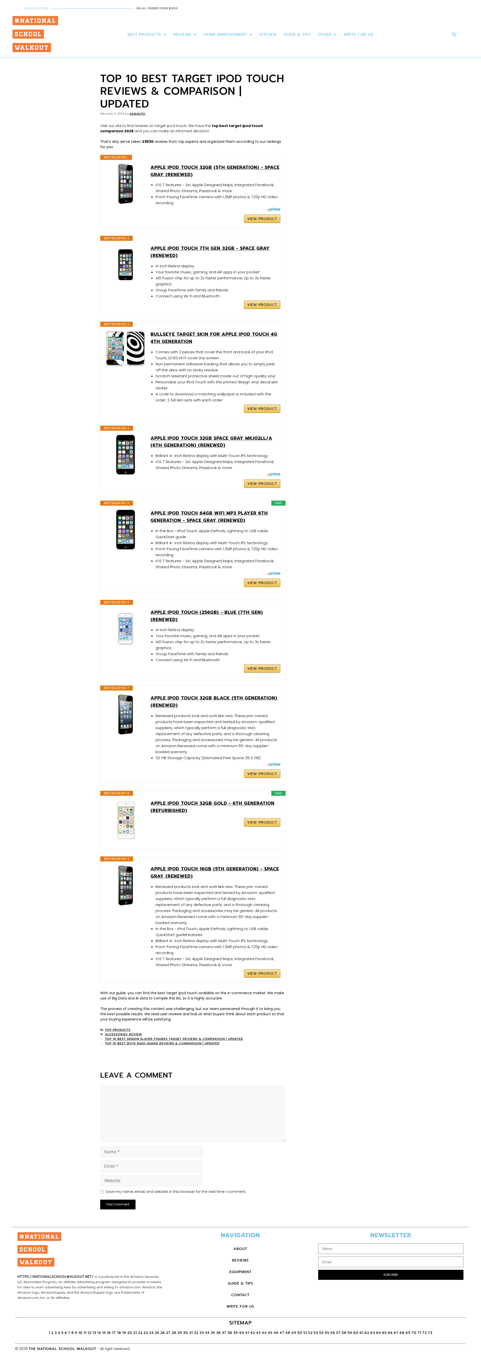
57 (338, 1332)
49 (293, 1332)
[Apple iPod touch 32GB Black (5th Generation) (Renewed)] (125, 715)
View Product (262, 218)
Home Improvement (225, 35)
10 (80, 1332)
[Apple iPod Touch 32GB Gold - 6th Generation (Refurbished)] (125, 820)
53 (316, 1332)
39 (235, 1332)
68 (402, 1332)
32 (196, 1332)
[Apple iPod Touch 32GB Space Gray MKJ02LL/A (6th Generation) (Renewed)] (125, 455)
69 (408, 1332)
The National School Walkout (62, 1348)
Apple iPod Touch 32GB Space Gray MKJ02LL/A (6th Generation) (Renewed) (211, 442)
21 (135, 1332)
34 (207, 1332)
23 (146, 1332)
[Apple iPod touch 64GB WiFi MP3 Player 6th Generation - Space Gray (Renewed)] (125, 530)
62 (367, 1332)
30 (185, 1332)
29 (179, 1332)
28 (174, 1332)
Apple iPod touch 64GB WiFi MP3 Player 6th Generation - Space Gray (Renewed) (209, 517)
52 (310, 1332)
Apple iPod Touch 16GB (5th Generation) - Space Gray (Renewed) (215, 872)
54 (321, 1332)
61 (361, 1332)
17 (114, 1332)
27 (168, 1332)
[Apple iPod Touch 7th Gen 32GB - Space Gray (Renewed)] (125, 265)
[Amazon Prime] (273, 210)
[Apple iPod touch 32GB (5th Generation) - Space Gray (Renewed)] (125, 184)
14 (99, 1332)
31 (191, 1332)
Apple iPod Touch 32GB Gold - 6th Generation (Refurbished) (213, 807)
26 (162, 1332)
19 (124, 1332)
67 (396, 1332)
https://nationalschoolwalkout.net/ (56, 1276)
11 (85, 1332)
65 (384, 1332)
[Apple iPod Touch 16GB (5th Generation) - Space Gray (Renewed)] (125, 885)
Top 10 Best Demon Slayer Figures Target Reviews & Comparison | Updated (174, 1039)
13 (94, 1332)
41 (247, 1332)
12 (89, 1332)
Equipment (240, 1272)
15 (104, 1332)
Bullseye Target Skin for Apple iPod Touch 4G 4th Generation (214, 338)
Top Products (118, 1030)
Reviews (182, 35)
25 (157, 1332)
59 (349, 1332)
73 (430, 1332)
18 (119, 1332)
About (240, 1249)
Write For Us (358, 35)
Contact (240, 1295)
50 (299, 1332)
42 (252, 1332)
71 (419, 1332)
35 (213, 1332)
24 (151, 1332)
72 (424, 1332)
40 (241, 1332)
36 (218, 1332)
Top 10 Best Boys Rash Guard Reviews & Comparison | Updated (162, 1043)
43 (258, 1332)
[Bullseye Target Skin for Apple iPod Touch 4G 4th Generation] (125, 348)
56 (332, 1332)
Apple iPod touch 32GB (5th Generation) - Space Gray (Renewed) (215, 171)
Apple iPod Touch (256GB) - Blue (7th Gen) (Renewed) (207, 616)
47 (282, 1332)
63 (372, 1332)
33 (201, 1332)
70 (414, 1332)
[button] (454, 35)
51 (305, 1332)
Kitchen (268, 35)
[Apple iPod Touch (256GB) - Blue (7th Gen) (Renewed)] (125, 629)
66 (390, 1332)
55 (327, 1332)
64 (378, 1332)
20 (129, 1332)
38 (229, 1332)
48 (287, 1332)
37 (224, 1332)
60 (355, 1332)
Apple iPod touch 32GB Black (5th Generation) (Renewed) (214, 702)
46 (276, 1332)
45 (270, 1332)
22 (140, 1332)
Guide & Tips (297, 35)
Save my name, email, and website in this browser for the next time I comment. (176, 1191)
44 (264, 1332)
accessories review (123, 1034)
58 (344, 1332)
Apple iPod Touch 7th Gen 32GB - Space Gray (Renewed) (210, 252)
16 (109, 1332)
